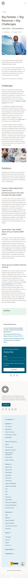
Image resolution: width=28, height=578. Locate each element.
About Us (7, 540)
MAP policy (21, 119)
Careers (7, 542)
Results (7, 532)
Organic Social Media (10, 486)
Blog (4, 12)
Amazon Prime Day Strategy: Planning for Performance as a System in (14, 340)
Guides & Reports (9, 520)
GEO (6, 494)
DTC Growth (8, 426)
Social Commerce (9, 432)
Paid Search (8, 475)
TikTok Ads (8, 478)
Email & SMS (8, 499)
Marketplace (8, 429)
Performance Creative (11, 434)
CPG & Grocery (9, 447)
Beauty (7, 444)
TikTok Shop (8, 480)
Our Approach (9, 419)
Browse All (8, 528)
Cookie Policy (9, 553)
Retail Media (8, 437)
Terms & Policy (9, 549)
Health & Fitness (9, 460)
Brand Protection (9, 508)
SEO (6, 491)
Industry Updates (9, 523)
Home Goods (8, 457)
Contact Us (8, 545)
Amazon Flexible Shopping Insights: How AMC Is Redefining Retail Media (13, 329)
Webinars (7, 517)
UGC (6, 489)
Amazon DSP (8, 470)
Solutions (8, 424)
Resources (8, 512)
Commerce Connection (11, 526)
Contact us (6, 404)
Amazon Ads (8, 467)
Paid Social (8, 497)
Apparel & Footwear (10, 450)
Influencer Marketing (10, 483)
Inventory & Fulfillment (11, 502)
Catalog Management (10, 505)
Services (7, 464)
